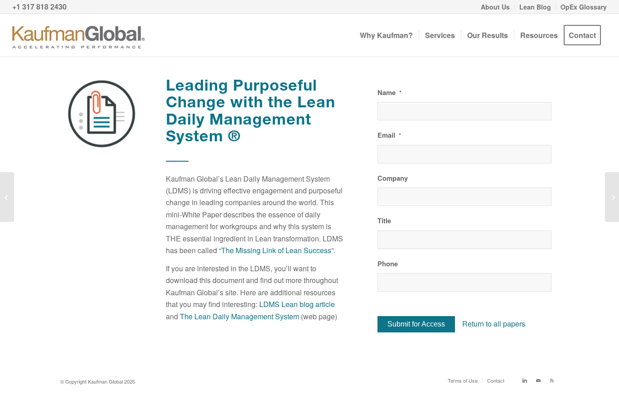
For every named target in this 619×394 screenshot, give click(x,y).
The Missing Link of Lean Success (276, 250)
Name (389, 92)
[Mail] (538, 380)
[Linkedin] (525, 380)
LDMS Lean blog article (297, 304)
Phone (387, 263)
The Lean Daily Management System (239, 316)
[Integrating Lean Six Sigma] (7, 197)
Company (392, 178)
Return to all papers (493, 323)
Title (384, 220)
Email (389, 135)
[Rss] (552, 380)
